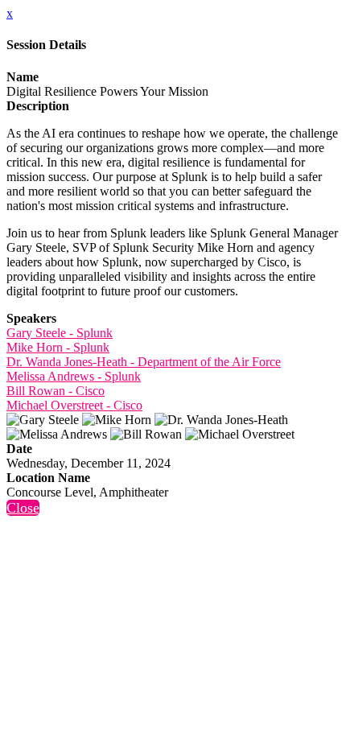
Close (22, 508)
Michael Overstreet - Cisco (74, 405)
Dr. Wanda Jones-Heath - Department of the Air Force (143, 362)
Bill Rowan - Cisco (55, 391)
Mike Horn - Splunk (57, 347)
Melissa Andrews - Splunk (73, 376)
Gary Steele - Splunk (59, 333)
